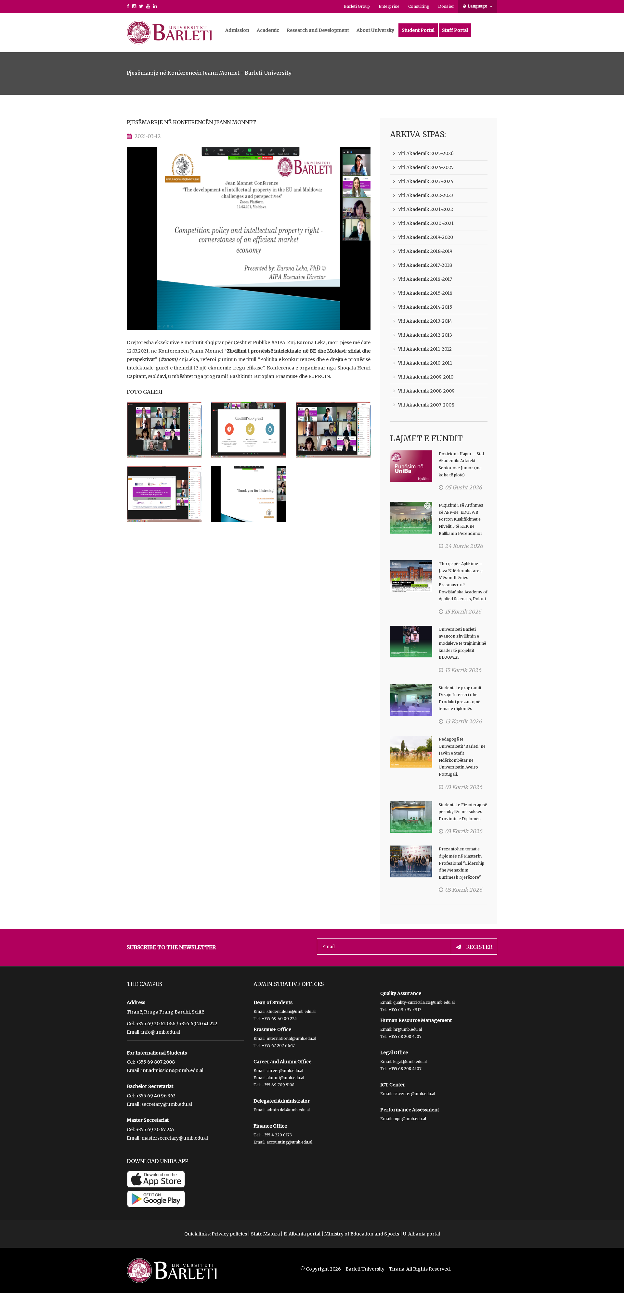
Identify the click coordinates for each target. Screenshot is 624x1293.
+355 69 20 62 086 (156, 1024)
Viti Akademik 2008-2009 (426, 391)
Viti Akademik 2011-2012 (425, 349)
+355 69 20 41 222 (198, 1024)
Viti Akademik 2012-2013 (425, 335)
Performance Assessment (409, 1110)
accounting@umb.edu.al (289, 1142)
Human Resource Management (416, 1020)
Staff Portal (455, 30)
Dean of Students (273, 1002)
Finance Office (270, 1126)
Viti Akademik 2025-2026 (426, 153)
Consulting (418, 6)
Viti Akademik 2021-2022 (425, 209)
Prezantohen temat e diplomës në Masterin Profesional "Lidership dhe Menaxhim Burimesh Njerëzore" (461, 863)
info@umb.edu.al (160, 1032)
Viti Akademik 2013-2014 (425, 321)
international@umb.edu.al (291, 1038)
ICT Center (392, 1085)
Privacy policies (229, 1234)
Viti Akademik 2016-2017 (425, 279)
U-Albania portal (421, 1234)
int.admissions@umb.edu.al (172, 1070)
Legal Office (394, 1052)
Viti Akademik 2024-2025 (426, 167)
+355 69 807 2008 (155, 1062)
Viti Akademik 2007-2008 (426, 405)
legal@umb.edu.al (410, 1061)
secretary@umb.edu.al (166, 1104)
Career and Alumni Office (282, 1062)
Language (478, 6)
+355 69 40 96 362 (156, 1096)
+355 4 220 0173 (277, 1134)
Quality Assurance (400, 993)
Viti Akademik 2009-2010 (425, 377)
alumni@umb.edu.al (285, 1077)
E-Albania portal (302, 1234)
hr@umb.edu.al (407, 1029)
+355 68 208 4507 (405, 1036)
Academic (268, 30)
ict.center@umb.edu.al (414, 1093)
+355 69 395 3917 (404, 1009)
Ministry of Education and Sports (361, 1234)
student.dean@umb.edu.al (291, 1011)
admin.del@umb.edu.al (288, 1109)
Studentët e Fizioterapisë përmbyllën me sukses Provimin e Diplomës (463, 811)
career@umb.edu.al (284, 1070)
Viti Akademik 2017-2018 (425, 265)
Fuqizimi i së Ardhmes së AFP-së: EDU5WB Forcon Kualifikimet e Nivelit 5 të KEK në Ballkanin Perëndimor (461, 519)
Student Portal (418, 30)
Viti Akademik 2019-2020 (425, 237)
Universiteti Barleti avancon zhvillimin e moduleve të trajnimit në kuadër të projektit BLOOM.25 (462, 643)
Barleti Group (357, 6)
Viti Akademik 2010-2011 (425, 363)
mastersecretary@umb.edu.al (174, 1138)
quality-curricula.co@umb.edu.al (424, 1002)
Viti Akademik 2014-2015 (425, 307)
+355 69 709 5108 (278, 1084)
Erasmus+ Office (272, 1029)
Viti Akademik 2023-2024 (425, 181)
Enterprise (389, 6)
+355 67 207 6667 (278, 1045)
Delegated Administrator (282, 1101)
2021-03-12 (148, 136)
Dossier (446, 6)
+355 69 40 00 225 (279, 1018)
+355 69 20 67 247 (155, 1129)
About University (375, 30)
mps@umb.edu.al (409, 1118)
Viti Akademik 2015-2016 (425, 293)
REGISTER (479, 947)
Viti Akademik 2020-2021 (426, 223)
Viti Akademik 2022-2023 (425, 195)
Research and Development (318, 30)
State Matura (265, 1234)
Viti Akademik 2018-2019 (425, 251)
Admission (237, 30)
